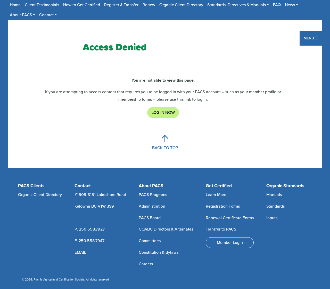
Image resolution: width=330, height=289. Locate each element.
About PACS (21, 15)
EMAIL (80, 252)
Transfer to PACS (221, 229)
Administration (152, 206)
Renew (149, 4)
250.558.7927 (92, 229)
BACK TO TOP (165, 147)
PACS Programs (153, 194)
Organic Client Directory (181, 4)
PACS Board (150, 217)
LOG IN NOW (163, 112)
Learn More (216, 194)
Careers (146, 264)
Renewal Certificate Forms (230, 217)
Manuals (274, 194)
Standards (275, 206)
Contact (46, 15)
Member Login (230, 242)
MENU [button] (309, 38)
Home (15, 4)
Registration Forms (223, 206)
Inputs (271, 217)
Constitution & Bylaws (158, 252)
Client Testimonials (42, 4)
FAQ (277, 4)
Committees (150, 240)
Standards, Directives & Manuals (236, 4)
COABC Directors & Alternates (166, 229)
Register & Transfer (121, 4)
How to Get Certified (81, 4)
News (290, 4)
